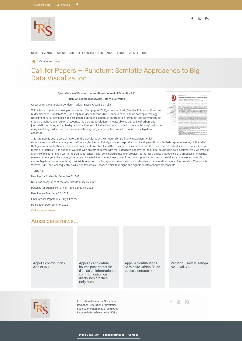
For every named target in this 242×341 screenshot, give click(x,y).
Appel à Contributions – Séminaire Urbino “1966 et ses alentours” (142, 267)
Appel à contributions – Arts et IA (50, 265)
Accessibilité (43, 4)
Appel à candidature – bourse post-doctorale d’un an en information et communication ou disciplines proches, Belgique (97, 272)
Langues (64, 4)
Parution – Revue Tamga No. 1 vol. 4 (189, 265)
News (57, 61)
